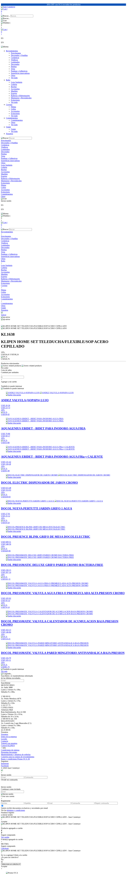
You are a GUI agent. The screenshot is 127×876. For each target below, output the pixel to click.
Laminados (15, 62)
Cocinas (9, 105)
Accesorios (15, 89)
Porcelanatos (16, 53)
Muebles (14, 91)
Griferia (14, 84)
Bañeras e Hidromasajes (20, 96)
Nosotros (9, 134)
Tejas (13, 69)
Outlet (8, 127)
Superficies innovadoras (20, 73)
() (4, 11)
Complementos (12, 118)
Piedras (14, 66)
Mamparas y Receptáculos (21, 98)
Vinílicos (14, 60)
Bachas (14, 87)
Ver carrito (5, 837)
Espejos (14, 93)
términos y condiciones (16, 810)
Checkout (5, 848)
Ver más (4, 671)
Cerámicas (15, 58)
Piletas (13, 107)
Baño (8, 80)
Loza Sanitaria (16, 82)
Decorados (15, 64)
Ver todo (14, 78)
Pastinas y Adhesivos (19, 71)
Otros (13, 75)
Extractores (15, 100)
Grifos (13, 109)
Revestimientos (12, 51)
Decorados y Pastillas (19, 55)
